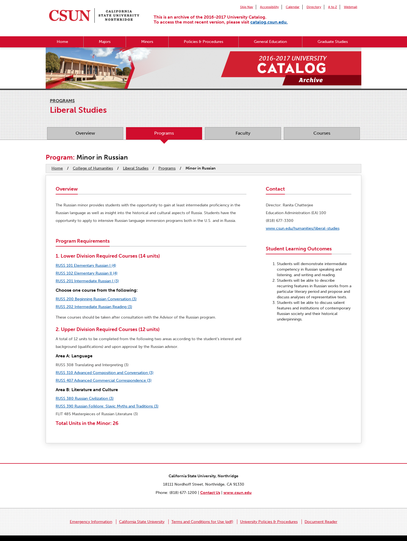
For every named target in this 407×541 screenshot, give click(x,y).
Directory (313, 7)
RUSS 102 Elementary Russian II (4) (86, 273)
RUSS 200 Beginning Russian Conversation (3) (96, 299)
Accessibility (269, 7)
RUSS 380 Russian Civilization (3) (85, 398)
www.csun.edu (237, 492)
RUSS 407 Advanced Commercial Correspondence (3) (103, 380)
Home (62, 41)
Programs (62, 100)
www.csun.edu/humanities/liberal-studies (302, 228)
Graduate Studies (333, 41)
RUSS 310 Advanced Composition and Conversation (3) (104, 372)
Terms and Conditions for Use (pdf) (202, 521)
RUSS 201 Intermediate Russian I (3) (87, 281)
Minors (147, 41)
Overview (85, 133)
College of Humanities (93, 168)
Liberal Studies (135, 168)
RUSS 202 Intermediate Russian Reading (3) (94, 306)
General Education (270, 41)
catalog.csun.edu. (269, 22)
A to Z (332, 7)
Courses (321, 133)
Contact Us (210, 492)
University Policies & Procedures (269, 521)
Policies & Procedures (203, 41)
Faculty (243, 133)
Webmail (350, 7)
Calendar (293, 7)
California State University (141, 521)
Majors (104, 41)
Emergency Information (91, 521)
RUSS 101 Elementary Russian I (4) (86, 265)
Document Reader (321, 521)
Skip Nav (246, 7)
